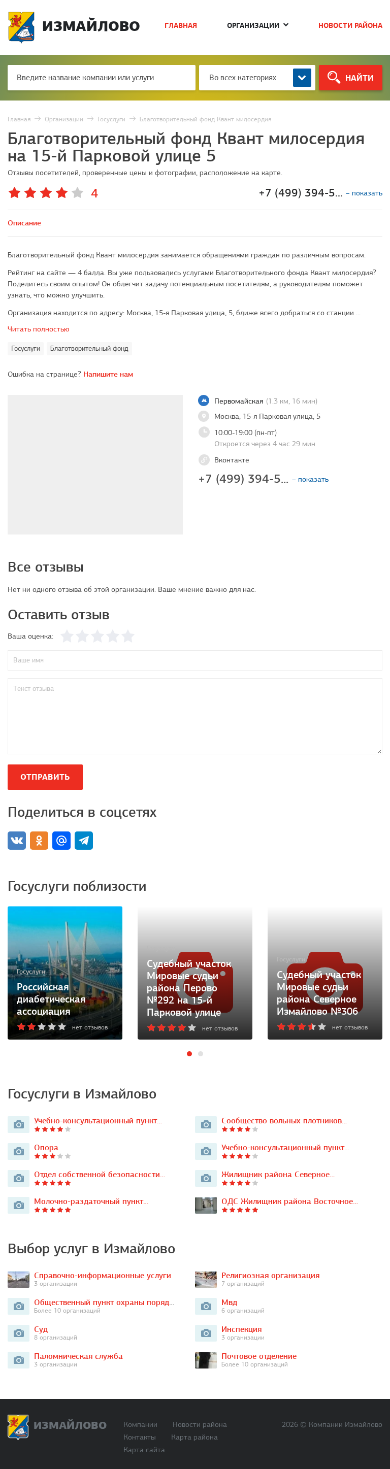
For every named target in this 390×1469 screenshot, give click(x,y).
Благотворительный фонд (89, 348)
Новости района (350, 25)
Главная (181, 25)
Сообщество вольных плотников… (284, 1120)
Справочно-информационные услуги (102, 1275)
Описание (24, 222)
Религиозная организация (270, 1275)
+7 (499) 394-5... (263, 479)
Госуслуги (25, 348)
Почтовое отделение (259, 1356)
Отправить (45, 777)
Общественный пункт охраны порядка (106, 1302)
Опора (46, 1147)
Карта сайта (144, 1450)
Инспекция (241, 1329)
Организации (253, 25)
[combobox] (257, 77)
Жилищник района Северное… (278, 1174)
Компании (140, 1424)
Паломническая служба (78, 1356)
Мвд (229, 1302)
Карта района (194, 1437)
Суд (41, 1329)
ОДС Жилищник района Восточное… (289, 1201)
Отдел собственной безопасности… (99, 1174)
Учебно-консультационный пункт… (98, 1120)
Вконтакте (231, 459)
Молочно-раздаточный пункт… (91, 1201)
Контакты (139, 1437)
